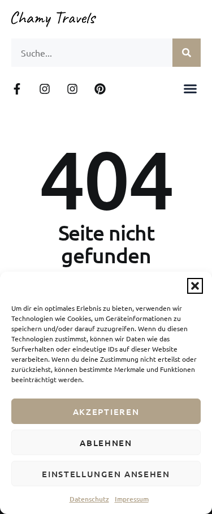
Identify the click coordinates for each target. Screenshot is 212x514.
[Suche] (186, 52)
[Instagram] (44, 89)
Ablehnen (106, 442)
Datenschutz (89, 499)
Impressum (132, 499)
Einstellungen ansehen (106, 473)
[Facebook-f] (17, 89)
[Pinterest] (100, 89)
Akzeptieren (106, 411)
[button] (195, 286)
